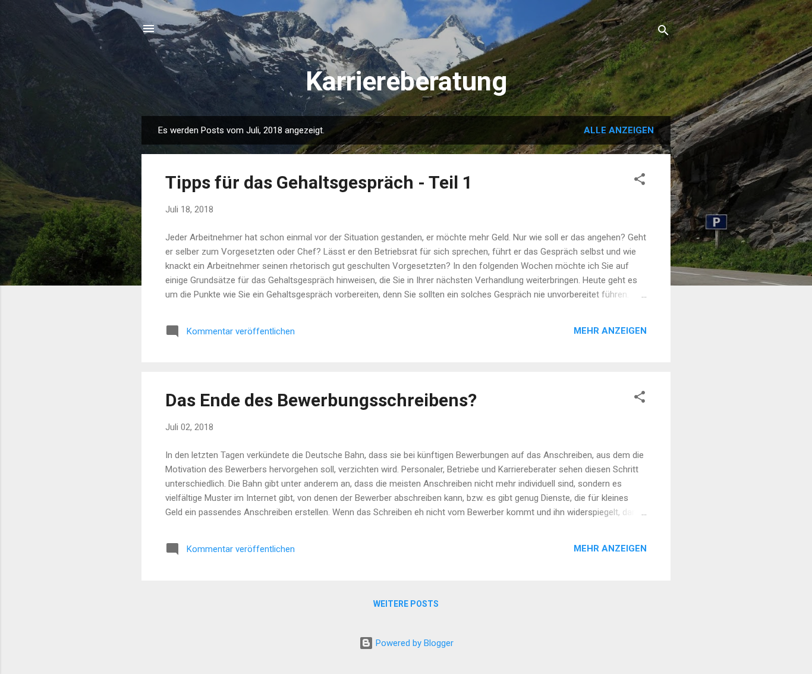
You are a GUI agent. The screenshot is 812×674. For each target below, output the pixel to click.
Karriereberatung (406, 81)
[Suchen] (663, 32)
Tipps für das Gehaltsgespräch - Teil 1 (319, 182)
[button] (639, 181)
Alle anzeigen (619, 130)
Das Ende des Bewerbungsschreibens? (321, 400)
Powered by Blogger (413, 643)
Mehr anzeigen (610, 330)
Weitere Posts (406, 604)
